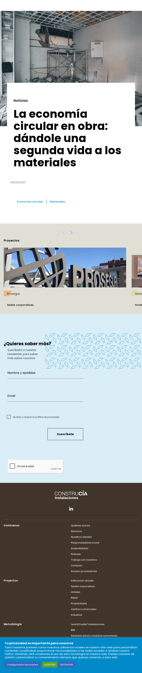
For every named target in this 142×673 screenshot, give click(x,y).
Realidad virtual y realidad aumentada (94, 635)
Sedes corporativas (83, 586)
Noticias (76, 554)
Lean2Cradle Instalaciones (87, 624)
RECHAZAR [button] (66, 664)
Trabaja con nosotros (84, 560)
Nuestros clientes (81, 537)
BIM (73, 630)
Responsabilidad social (85, 542)
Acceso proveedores (84, 571)
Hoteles (75, 592)
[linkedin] (71, 509)
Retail (74, 597)
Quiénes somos (80, 525)
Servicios (76, 531)
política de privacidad (47, 417)
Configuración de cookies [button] (22, 664)
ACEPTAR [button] (49, 664)
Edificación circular (82, 580)
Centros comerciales (84, 609)
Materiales (57, 202)
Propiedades (79, 603)
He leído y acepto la (35, 417)
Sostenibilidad (79, 548)
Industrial (76, 615)
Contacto (76, 565)
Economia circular (30, 202)
